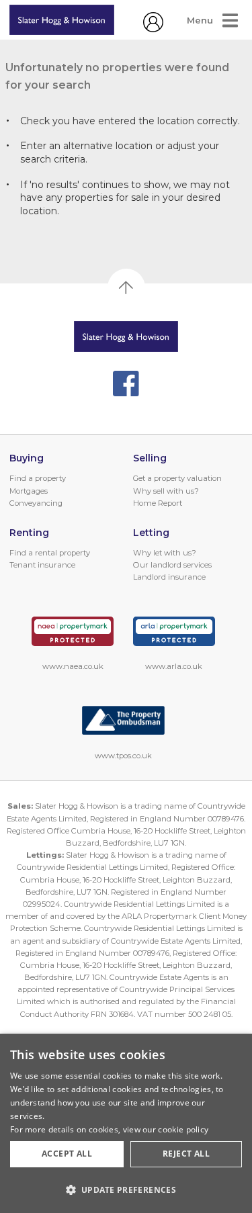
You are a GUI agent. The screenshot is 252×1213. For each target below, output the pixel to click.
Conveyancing (35, 503)
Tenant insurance (42, 565)
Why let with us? (164, 552)
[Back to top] (126, 336)
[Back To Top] (126, 287)
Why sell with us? (166, 491)
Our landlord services (172, 565)
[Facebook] (126, 384)
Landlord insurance (169, 577)
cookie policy (183, 1129)
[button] (126, 1189)
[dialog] (126, 1123)
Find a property (37, 478)
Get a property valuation (177, 478)
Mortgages (28, 491)
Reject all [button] (186, 1153)
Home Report (157, 503)
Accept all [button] (67, 1153)
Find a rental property (49, 552)
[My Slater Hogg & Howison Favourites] (153, 29)
